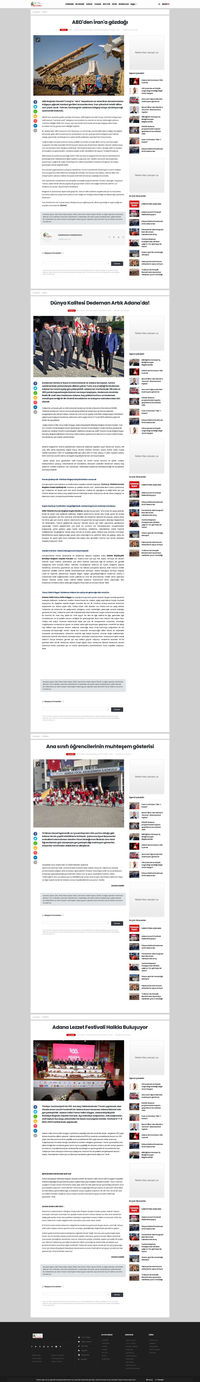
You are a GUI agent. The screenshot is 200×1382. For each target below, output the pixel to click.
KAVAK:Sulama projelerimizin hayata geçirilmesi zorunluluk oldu (151, 130)
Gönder (117, 264)
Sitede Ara (153, 1340)
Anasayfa (36, 12)
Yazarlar (84, 1346)
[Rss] (53, 1346)
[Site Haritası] (57, 1346)
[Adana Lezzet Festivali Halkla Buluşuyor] (78, 1070)
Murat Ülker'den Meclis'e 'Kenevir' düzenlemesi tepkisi (152, 109)
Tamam (160, 1380)
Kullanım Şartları (57, 1355)
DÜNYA (44, 12)
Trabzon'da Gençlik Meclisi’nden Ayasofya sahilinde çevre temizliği (152, 272)
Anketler (152, 1343)
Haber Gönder (56, 1361)
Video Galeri (86, 1342)
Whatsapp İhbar (57, 1358)
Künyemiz (85, 1355)
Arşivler (84, 1350)
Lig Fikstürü (130, 1353)
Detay (150, 1380)
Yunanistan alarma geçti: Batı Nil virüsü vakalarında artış (152, 232)
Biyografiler (153, 1346)
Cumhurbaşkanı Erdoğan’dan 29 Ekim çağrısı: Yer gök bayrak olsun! (152, 243)
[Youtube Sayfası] (45, 1346)
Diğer (133, 4)
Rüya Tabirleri (154, 1349)
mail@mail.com (64, 239)
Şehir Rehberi (131, 1365)
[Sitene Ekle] (61, 1346)
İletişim (84, 1359)
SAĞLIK (89, 4)
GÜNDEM (69, 4)
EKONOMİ (79, 4)
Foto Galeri (86, 1337)
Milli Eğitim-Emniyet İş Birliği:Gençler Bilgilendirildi (151, 119)
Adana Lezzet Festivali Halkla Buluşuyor (151, 213)
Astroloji (152, 1353)
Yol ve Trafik (130, 1343)
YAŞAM (97, 4)
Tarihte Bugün (131, 1356)
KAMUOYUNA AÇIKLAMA (151, 204)
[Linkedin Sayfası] (49, 1346)
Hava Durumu (131, 1340)
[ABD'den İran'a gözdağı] (78, 65)
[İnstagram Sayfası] (40, 1346)
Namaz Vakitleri (132, 1346)
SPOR (114, 4)
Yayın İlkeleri (36, 1358)
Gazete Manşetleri (133, 1368)
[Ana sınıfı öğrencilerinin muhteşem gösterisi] (78, 793)
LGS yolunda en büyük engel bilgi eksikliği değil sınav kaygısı (152, 90)
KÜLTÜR (106, 4)
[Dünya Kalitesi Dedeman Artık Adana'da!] (78, 346)
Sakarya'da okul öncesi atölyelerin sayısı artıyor (152, 262)
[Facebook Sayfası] (32, 1346)
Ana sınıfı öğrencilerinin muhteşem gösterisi (152, 100)
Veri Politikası (37, 1361)
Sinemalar (130, 1359)
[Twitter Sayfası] (36, 1346)
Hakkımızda (36, 1355)
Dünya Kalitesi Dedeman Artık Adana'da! (152, 150)
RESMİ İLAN (124, 4)
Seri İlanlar (130, 1362)
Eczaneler (129, 1349)
